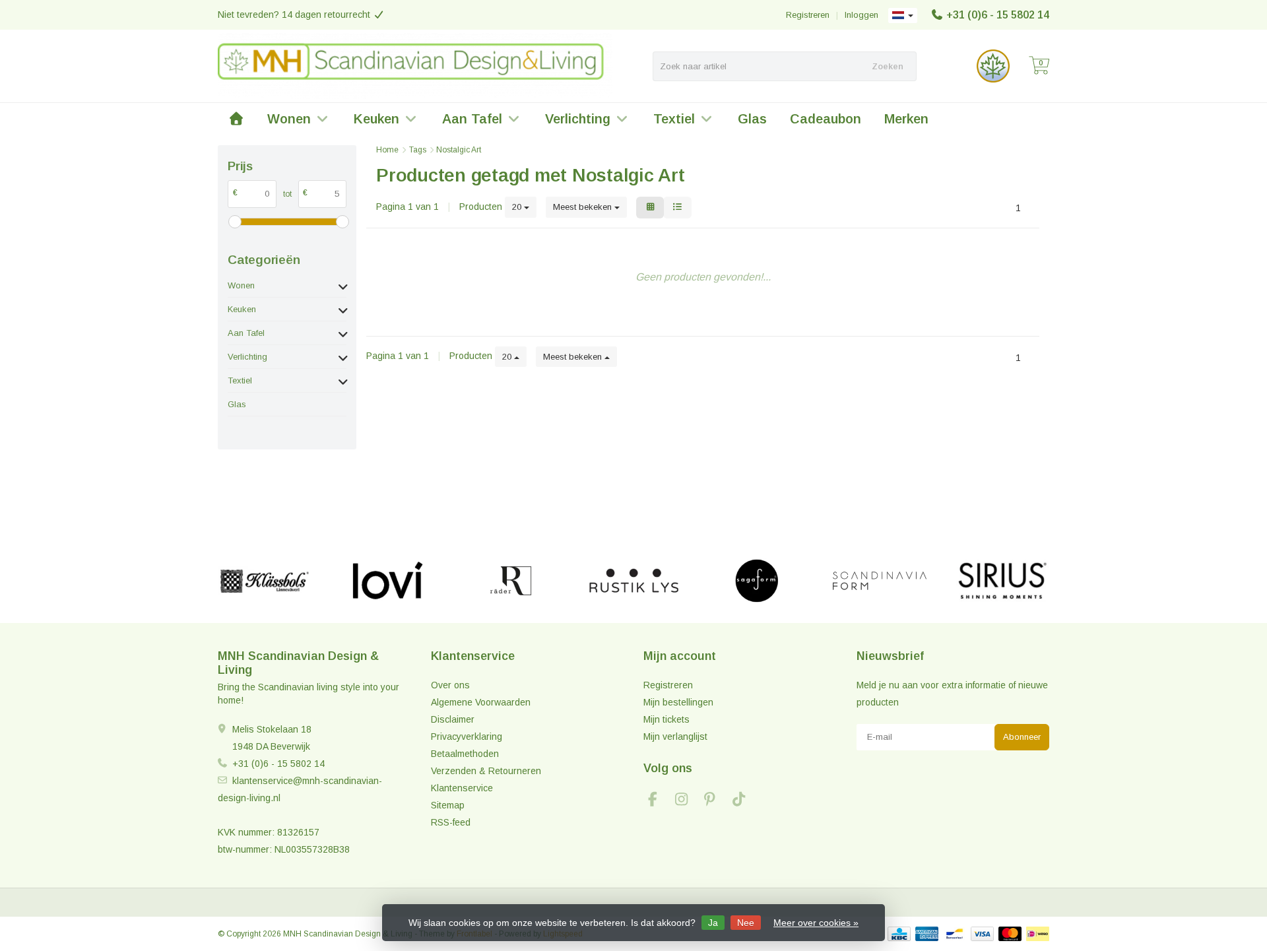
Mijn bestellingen (678, 702)
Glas (752, 119)
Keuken (376, 119)
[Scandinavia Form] (879, 580)
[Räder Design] (510, 580)
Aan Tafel (472, 119)
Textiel (674, 119)
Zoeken (887, 66)
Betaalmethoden (465, 753)
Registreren (807, 15)
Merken (906, 119)
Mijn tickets (666, 719)
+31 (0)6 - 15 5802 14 (997, 14)
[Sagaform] (756, 580)
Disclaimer (452, 719)
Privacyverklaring (466, 736)
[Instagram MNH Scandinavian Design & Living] (686, 801)
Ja (713, 922)
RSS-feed (451, 822)
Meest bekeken (583, 207)
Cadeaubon (825, 119)
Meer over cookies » (816, 922)
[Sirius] (1002, 580)
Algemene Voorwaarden (481, 702)
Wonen (289, 119)
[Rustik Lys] (633, 580)
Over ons (450, 685)
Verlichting (577, 119)
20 (518, 207)
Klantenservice (462, 788)
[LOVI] (387, 580)
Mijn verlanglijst (675, 736)
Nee (745, 922)
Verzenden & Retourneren (486, 771)
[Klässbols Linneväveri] (264, 580)
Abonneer (1022, 737)
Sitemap (448, 805)
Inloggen (861, 15)
